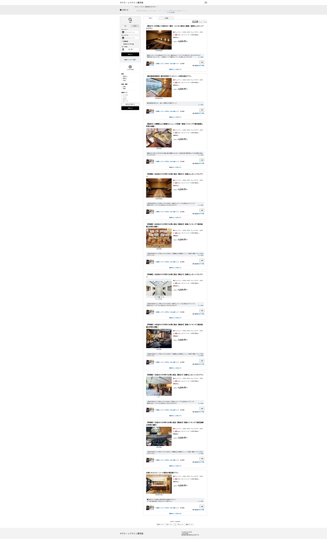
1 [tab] (155, 48)
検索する (130, 54)
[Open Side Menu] (206, 2)
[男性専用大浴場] (159, 288)
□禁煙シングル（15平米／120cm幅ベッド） (167, 63)
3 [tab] (159, 48)
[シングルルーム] (150, 66)
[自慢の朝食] (159, 137)
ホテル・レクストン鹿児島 (131, 2)
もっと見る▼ (170, 12)
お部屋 (166, 18)
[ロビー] (159, 40)
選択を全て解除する (130, 104)
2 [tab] (157, 48)
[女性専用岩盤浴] (159, 484)
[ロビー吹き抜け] (159, 188)
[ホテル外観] (159, 87)
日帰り (135, 26)
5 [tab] (163, 48)
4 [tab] (161, 48)
